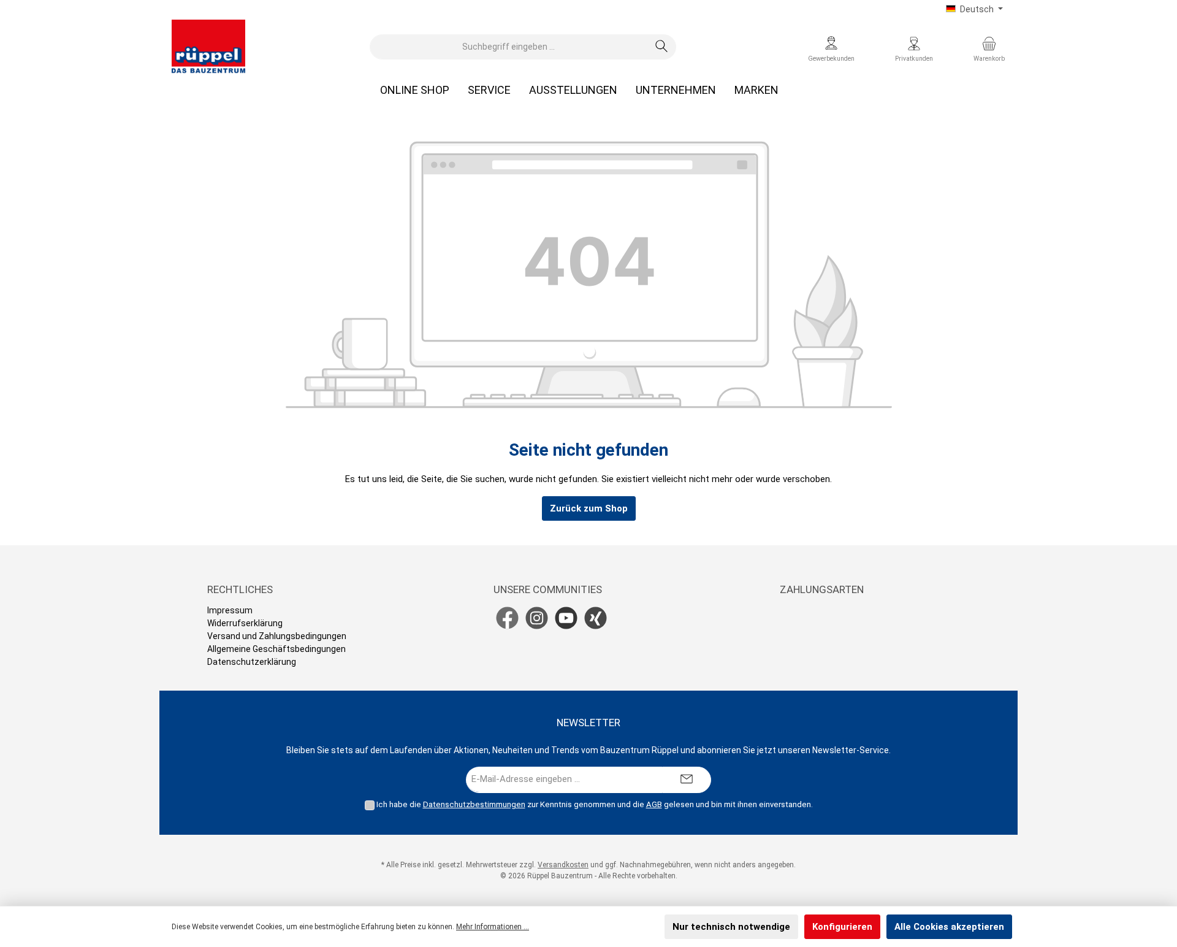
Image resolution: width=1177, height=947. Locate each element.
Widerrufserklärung (245, 623)
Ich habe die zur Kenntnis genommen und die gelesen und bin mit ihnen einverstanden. (594, 804)
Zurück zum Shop (589, 508)
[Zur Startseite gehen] (208, 47)
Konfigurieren (842, 926)
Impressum (230, 610)
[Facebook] (507, 618)
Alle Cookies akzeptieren (949, 926)
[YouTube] (566, 618)
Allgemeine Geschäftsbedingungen (276, 649)
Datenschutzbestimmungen (474, 804)
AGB (654, 804)
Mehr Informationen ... (492, 926)
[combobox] (509, 46)
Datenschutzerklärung (251, 662)
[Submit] (686, 780)
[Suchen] (661, 46)
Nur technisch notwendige (731, 926)
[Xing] (595, 618)
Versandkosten (563, 865)
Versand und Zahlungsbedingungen (276, 636)
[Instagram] (536, 618)
